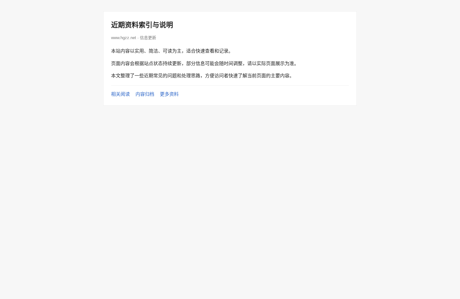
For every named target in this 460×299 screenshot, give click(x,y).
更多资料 (169, 94)
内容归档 (144, 94)
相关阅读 (120, 94)
